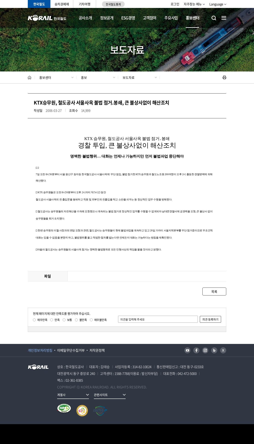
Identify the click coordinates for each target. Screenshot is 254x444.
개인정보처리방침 (40, 350)
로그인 (175, 4)
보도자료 (129, 77)
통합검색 (214, 18)
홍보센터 (192, 18)
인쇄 (224, 77)
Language (216, 4)
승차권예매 (62, 4)
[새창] (187, 350)
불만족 (83, 319)
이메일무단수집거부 (71, 350)
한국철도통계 (113, 4)
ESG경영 (128, 18)
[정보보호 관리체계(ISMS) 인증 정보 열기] (100, 411)
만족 (57, 319)
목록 (214, 291)
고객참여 (149, 18)
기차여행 (84, 4)
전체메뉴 (223, 18)
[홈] (29, 77)
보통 (69, 319)
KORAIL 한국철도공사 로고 (47, 18)
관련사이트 (101, 395)
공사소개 (85, 18)
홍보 (84, 77)
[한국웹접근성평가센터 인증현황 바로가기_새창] (64, 411)
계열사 (61, 395)
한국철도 (39, 4)
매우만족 (42, 319)
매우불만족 (100, 319)
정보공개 (106, 18)
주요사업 (171, 18)
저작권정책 (97, 350)
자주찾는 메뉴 (193, 4)
